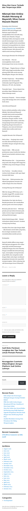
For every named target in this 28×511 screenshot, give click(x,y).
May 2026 (7, 455)
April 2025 (7, 482)
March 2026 (7, 459)
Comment (5, 285)
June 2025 (7, 478)
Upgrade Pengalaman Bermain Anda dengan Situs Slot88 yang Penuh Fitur (14, 414)
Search (4, 380)
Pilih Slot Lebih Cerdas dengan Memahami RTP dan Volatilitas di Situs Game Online (13, 404)
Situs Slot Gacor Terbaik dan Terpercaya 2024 (13, 6)
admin (6, 267)
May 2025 (6, 480)
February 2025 (8, 486)
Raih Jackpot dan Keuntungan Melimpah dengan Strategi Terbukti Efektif (14, 398)
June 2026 (7, 453)
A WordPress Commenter (9, 435)
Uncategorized (8, 500)
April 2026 (7, 457)
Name (4, 307)
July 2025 (6, 476)
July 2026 (6, 451)
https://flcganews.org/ (9, 28)
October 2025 (8, 470)
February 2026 (8, 461)
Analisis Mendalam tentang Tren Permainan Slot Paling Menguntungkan (13, 421)
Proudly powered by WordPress (9, 508)
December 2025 (8, 465)
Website (4, 322)
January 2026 (8, 463)
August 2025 (7, 474)
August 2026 (7, 449)
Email (4, 315)
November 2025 (8, 467)
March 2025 (7, 484)
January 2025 (7, 488)
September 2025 (8, 472)
